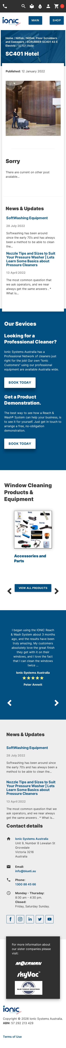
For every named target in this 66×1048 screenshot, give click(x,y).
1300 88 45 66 (25, 884)
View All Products (33, 587)
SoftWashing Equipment (27, 218)
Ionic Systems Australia (31, 839)
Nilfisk (20, 38)
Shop (57, 20)
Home (9, 38)
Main (35, 20)
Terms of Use (12, 1036)
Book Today (20, 382)
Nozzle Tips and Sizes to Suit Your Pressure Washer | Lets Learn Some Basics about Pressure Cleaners (30, 259)
